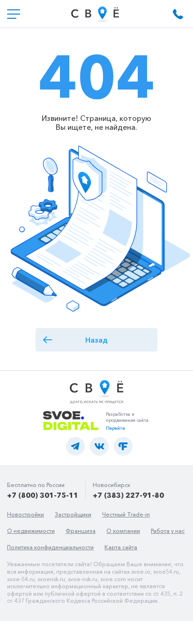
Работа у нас (168, 530)
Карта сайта (120, 547)
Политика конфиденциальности (50, 547)
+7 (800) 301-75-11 (42, 495)
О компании (123, 530)
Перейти (115, 428)
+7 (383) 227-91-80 (128, 495)
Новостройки (25, 514)
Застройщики (73, 514)
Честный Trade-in (126, 514)
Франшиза (81, 530)
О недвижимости (31, 530)
